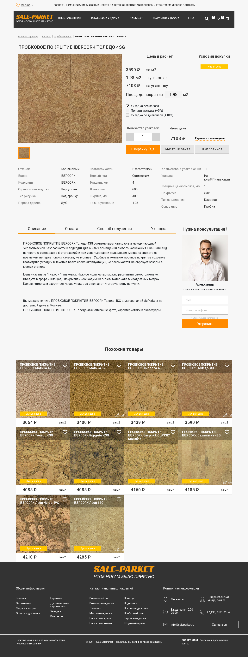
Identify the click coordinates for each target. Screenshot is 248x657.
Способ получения (114, 228)
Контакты (189, 4)
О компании (71, 4)
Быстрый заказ (177, 149)
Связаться (219, 624)
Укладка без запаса (145, 106)
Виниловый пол (69, 18)
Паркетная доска (100, 618)
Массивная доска (166, 18)
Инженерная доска (105, 18)
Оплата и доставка (112, 4)
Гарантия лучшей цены (210, 138)
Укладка (177, 4)
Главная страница (28, 36)
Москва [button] (25, 5)
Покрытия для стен (136, 608)
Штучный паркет (134, 623)
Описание (37, 228)
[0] (218, 18)
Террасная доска (135, 618)
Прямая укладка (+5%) (147, 110)
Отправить (204, 324)
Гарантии (130, 4)
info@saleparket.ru (182, 624)
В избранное (212, 149)
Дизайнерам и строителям (154, 4)
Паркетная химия (101, 623)
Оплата (71, 228)
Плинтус (129, 598)
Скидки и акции (89, 4)
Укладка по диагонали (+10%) (152, 115)
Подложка (130, 603)
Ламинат (136, 18)
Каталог (46, 36)
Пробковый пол (62, 36)
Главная (58, 4)
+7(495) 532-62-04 (218, 612)
